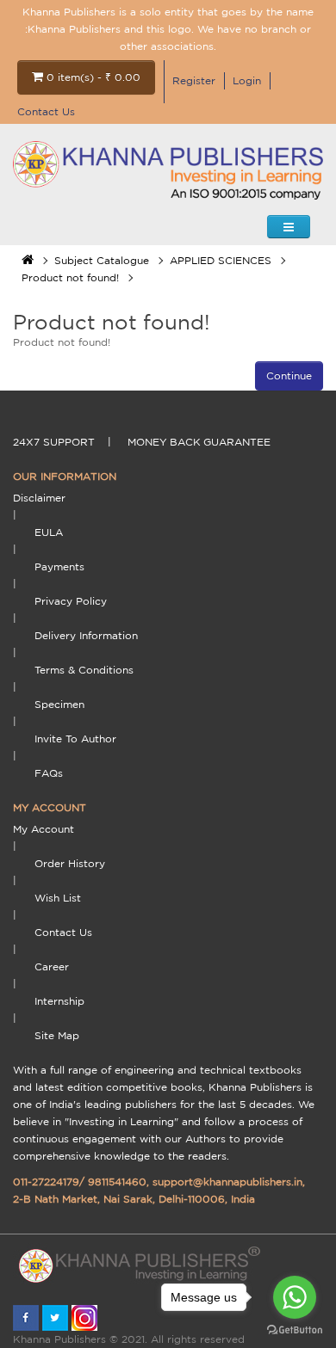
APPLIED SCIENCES (220, 260)
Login (247, 80)
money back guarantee (199, 441)
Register (193, 80)
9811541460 (117, 1181)
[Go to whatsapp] (294, 1297)
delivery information (86, 635)
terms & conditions (84, 669)
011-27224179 (46, 1181)
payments (59, 566)
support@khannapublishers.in (227, 1181)
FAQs (48, 773)
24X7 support (54, 441)
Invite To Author (75, 738)
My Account (43, 828)
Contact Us (46, 111)
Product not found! (70, 277)
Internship (59, 1000)
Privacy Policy (70, 600)
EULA (48, 532)
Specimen (59, 704)
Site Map (56, 1035)
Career (51, 966)
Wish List (57, 897)
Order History (69, 863)
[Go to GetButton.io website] (294, 1330)
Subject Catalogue (101, 260)
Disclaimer (39, 497)
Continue (289, 375)
